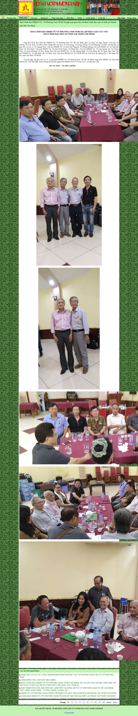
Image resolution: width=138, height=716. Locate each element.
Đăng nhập (131, 18)
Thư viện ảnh (57, 18)
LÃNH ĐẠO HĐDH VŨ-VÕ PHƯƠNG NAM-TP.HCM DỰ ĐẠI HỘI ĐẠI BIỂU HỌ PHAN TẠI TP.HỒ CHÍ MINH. (68, 696)
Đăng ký (44, 18)
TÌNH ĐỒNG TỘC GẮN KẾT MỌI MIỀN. (38, 680)
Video (79, 18)
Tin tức (34, 18)
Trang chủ (11, 18)
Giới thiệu (90, 18)
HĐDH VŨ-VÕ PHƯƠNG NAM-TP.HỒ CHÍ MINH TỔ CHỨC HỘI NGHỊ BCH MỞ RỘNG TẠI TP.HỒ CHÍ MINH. (69, 693)
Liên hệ (101, 18)
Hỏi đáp (70, 18)
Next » (116, 702)
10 (104, 702)
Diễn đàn (23, 18)
